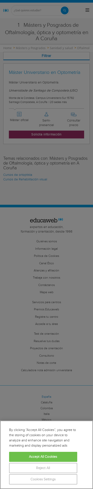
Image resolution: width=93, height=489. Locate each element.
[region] (46, 455)
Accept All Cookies (43, 457)
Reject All (43, 468)
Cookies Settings (43, 479)
